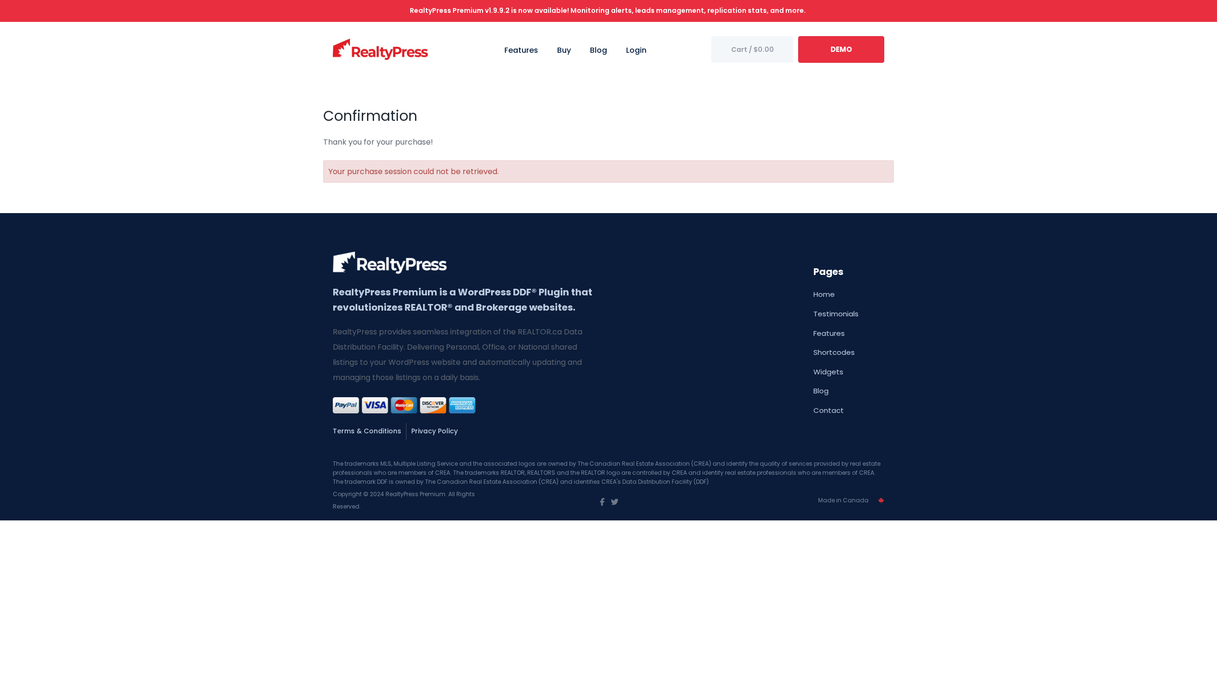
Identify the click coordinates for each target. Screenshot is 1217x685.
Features (829, 333)
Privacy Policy (434, 431)
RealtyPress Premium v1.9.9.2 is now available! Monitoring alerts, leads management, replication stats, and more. (608, 10)
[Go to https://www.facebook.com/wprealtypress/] (602, 502)
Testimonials (836, 314)
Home (824, 294)
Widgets (828, 372)
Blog (821, 391)
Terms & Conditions (367, 431)
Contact (828, 410)
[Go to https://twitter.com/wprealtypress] (614, 502)
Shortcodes (834, 352)
